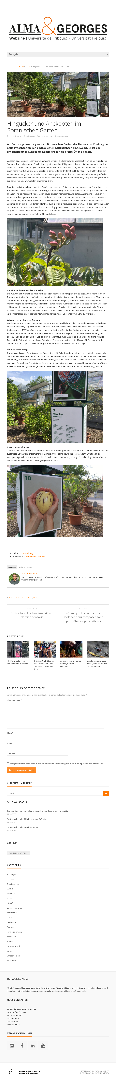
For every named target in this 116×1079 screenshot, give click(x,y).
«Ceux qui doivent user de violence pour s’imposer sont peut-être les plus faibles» (83, 617)
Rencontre (11, 927)
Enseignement (13, 884)
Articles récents (25, 567)
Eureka (10, 888)
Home (21, 66)
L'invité (10, 903)
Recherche (11, 922)
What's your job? (14, 956)
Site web (11, 753)
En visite (10, 879)
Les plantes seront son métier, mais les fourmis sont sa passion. (97, 664)
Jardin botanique (21, 598)
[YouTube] (43, 1045)
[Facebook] (22, 1045)
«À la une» (31, 136)
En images (11, 874)
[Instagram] (12, 1045)
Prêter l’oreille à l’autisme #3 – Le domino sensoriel (32, 615)
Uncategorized (13, 946)
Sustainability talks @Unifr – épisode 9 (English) (27, 819)
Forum (9, 898)
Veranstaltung (26, 553)
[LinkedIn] (32, 1045)
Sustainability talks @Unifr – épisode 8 (23, 827)
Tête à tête (11, 936)
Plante (35, 598)
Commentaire (14, 700)
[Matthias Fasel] (14, 582)
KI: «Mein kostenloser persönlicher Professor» (17, 662)
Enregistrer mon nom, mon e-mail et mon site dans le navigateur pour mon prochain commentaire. (57, 763)
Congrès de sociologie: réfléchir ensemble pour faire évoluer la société (37, 811)
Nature (30, 598)
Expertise (11, 893)
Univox (10, 951)
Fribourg (12, 598)
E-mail (10, 743)
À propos (12, 567)
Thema (20, 136)
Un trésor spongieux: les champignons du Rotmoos (70, 664)
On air (28, 66)
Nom (10, 733)
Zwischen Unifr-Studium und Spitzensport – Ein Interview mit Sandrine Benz (44, 665)
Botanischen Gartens (35, 556)
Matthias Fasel (29, 573)
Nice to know (12, 912)
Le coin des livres (14, 908)
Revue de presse (14, 932)
